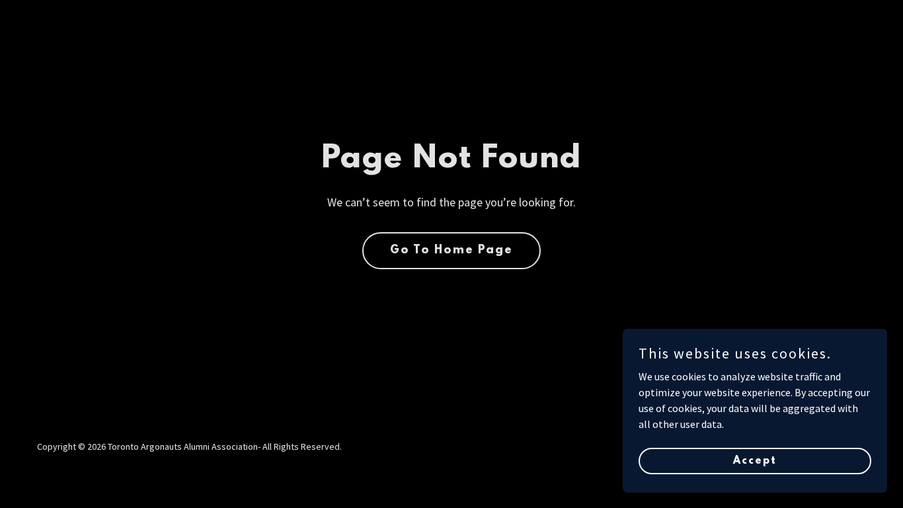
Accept (755, 460)
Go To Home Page (451, 250)
